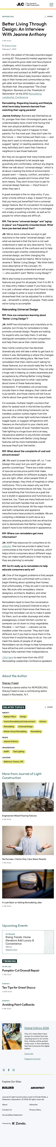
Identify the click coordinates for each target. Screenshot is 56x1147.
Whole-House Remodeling (15, 731)
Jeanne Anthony (11, 741)
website (6, 546)
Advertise (33, 1104)
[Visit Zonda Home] (14, 1123)
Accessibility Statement (12, 1115)
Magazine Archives (32, 1059)
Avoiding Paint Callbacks (18, 1004)
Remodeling (8, 16)
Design (23, 716)
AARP (6, 751)
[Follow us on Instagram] (13, 1070)
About (4, 1104)
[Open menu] (51, 4)
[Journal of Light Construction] (28, 4)
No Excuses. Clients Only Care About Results (24, 859)
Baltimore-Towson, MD (13, 761)
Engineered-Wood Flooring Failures (19, 815)
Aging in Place (10, 716)
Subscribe (28, 1054)
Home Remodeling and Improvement (19, 721)
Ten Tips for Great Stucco (18, 987)
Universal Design (25, 726)
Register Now (11, 950)
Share (50, 16)
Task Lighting (18, 751)
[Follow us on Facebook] (8, 1070)
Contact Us (7, 1110)
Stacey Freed (10, 45)
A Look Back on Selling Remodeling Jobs (22, 902)
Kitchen (43, 721)
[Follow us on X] (3, 1070)
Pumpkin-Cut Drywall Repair (21, 970)
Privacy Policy (35, 1110)
